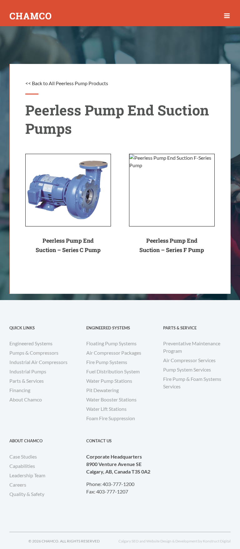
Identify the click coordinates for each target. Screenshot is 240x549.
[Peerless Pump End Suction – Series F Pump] (172, 190)
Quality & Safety (26, 494)
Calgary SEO (128, 541)
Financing (19, 390)
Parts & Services (26, 381)
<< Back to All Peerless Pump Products (66, 83)
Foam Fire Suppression (110, 418)
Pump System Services (187, 369)
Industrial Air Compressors (38, 362)
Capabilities (22, 466)
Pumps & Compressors (33, 353)
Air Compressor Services (189, 360)
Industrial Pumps (27, 371)
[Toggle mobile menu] (227, 15)
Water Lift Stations (106, 409)
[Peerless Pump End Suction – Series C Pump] (68, 190)
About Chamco (25, 399)
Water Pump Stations (109, 381)
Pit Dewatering (102, 390)
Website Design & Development (172, 541)
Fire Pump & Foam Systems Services (192, 382)
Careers (17, 485)
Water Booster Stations (111, 399)
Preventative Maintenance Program (191, 347)
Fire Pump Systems (106, 362)
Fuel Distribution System (113, 371)
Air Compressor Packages (113, 353)
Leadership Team (27, 475)
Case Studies (23, 456)
